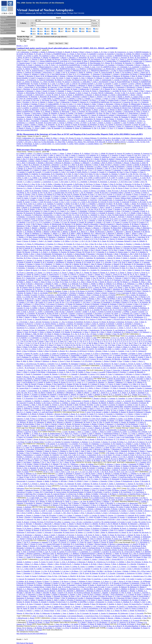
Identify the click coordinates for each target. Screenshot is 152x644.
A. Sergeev (37, 264)
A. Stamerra (61, 117)
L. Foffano (49, 102)
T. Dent (110, 184)
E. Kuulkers (80, 293)
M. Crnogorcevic (120, 52)
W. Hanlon (130, 123)
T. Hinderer (57, 207)
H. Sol (113, 89)
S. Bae (23, 159)
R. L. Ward (80, 282)
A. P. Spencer (39, 268)
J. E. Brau (97, 166)
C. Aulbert (95, 157)
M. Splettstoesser (85, 128)
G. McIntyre (97, 230)
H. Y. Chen (67, 174)
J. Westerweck (38, 284)
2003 (34, 29)
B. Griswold (102, 202)
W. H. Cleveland (142, 289)
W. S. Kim (75, 215)
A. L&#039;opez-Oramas (86, 108)
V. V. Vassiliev (118, 128)
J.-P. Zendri (81, 287)
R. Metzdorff (136, 231)
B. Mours (135, 235)
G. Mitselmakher (30, 235)
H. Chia (96, 174)
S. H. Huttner (46, 209)
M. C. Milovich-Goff (98, 233)
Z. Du (113, 188)
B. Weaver (108, 282)
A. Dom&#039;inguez (58, 54)
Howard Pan (21, 246)
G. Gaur (39, 198)
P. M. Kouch (100, 106)
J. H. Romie (143, 256)
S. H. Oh (87, 241)
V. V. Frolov (55, 196)
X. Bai (135, 297)
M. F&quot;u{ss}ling (79, 80)
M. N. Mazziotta (134, 56)
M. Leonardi (107, 220)
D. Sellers (136, 262)
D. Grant (26, 308)
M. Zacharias (50, 93)
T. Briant (104, 166)
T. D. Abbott (37, 153)
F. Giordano (145, 54)
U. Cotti (33, 63)
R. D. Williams (117, 284)
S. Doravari (37, 188)
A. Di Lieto (105, 186)
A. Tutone (68, 119)
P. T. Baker (30, 159)
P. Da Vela (144, 98)
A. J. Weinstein (133, 282)
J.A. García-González (59, 144)
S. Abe (123, 93)
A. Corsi (127, 178)
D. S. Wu (100, 285)
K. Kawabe (73, 213)
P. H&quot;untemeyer (44, 67)
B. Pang (39, 246)
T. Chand (67, 78)
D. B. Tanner (145, 270)
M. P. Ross (27, 258)
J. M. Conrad (38, 302)
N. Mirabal (44, 57)
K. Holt (78, 207)
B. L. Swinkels (92, 270)
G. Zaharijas (129, 59)
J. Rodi (88, 295)
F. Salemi (124, 258)
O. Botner (138, 298)
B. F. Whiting (83, 284)
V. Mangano (43, 226)
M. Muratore (105, 237)
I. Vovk (148, 119)
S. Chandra (74, 78)
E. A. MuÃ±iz (95, 237)
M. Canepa (58, 170)
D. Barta (147, 159)
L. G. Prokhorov (52, 252)
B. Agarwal (118, 153)
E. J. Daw (31, 184)
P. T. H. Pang (47, 246)
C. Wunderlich (34, 121)
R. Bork (26, 166)
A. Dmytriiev (139, 78)
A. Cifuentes (70, 98)
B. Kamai (99, 211)
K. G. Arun (33, 157)
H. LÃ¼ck (132, 222)
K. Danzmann (102, 182)
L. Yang (142, 285)
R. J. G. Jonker (60, 211)
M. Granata (47, 202)
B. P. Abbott (21, 153)
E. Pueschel (111, 126)
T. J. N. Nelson (43, 239)
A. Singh (61, 266)
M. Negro (91, 57)
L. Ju (67, 211)
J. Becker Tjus (47, 298)
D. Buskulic (99, 168)
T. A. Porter (25, 59)
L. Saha (48, 128)
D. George (85, 198)
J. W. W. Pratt (112, 250)
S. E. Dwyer (134, 188)
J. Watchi (101, 282)
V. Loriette (80, 222)
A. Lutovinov (49, 295)
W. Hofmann (35, 82)
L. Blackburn (115, 289)
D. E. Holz (85, 207)
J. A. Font (97, 194)
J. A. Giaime (21, 200)
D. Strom (85, 117)
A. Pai (105, 244)
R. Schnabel (36, 262)
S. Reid (135, 254)
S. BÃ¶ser (130, 298)
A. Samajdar (132, 258)
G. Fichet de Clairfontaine (45, 80)
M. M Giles (39, 291)
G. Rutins (58, 258)
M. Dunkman (77, 304)
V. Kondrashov (67, 217)
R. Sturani (34, 270)
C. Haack (41, 308)
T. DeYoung (26, 304)
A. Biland (83, 96)
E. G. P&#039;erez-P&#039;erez (98, 70)
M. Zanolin (64, 287)
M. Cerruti (59, 78)
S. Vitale (87, 280)
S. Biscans (125, 163)
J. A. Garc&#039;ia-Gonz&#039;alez (68, 65)
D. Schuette (77, 262)
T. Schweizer (142, 115)
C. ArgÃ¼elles (100, 297)
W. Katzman (57, 213)
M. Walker (20, 282)
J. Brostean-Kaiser (77, 300)
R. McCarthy (46, 230)
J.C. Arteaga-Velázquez (89, 138)
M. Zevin (89, 287)
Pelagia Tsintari (61, 13)
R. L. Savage (116, 260)
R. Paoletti (69, 113)
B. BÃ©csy (91, 161)
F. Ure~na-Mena (125, 72)
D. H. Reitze (143, 254)
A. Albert (47, 138)
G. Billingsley (85, 163)
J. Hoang (26, 124)
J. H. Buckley (131, 121)
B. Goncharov (82, 200)
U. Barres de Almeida (100, 95)
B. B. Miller (71, 233)
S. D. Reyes (24, 256)
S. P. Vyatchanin (115, 280)
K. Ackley (53, 153)
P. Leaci (41, 220)
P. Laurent (34, 295)
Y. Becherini (29, 76)
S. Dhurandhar (57, 186)
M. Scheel (140, 260)
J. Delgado (61, 100)
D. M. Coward (86, 179)
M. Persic (131, 57)
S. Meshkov (109, 231)
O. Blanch (91, 96)
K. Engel (29, 65)
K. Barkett (110, 159)
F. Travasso (81, 274)
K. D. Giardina (30, 200)
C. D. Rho (113, 70)
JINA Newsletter (5, 40)
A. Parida (102, 246)
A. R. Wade (125, 280)
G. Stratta (146, 268)
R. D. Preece (136, 291)
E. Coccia (136, 176)
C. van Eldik (114, 91)
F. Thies (76, 272)
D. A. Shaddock (46, 264)
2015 (48, 31)
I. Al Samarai (50, 297)
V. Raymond (99, 254)
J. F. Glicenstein (134, 80)
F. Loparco (100, 56)
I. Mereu (19, 57)
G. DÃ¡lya (72, 182)
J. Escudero (25, 102)
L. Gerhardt (91, 306)
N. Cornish (119, 178)
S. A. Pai (110, 244)
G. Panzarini (123, 57)
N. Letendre (122, 220)
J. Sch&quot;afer (83, 89)
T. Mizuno (63, 57)
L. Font (56, 102)
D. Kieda (77, 67)
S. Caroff (32, 78)
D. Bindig (82, 298)
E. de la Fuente (69, 63)
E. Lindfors (25, 108)
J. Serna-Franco (47, 72)
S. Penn (77, 248)
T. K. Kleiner (109, 124)
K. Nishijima (117, 111)
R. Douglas (54, 188)
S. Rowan (35, 258)
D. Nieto (77, 126)
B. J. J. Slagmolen (87, 266)
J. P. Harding (119, 65)
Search (2, 22)
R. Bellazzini (50, 52)
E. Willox (41, 74)
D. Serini (104, 59)
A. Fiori (77, 54)
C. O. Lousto (115, 222)
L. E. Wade (134, 280)
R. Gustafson (58, 204)
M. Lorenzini (72, 222)
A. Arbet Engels (38, 95)
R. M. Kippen (80, 291)
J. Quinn (118, 126)
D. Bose (123, 298)
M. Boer (108, 164)
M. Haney (109, 204)
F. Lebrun (41, 295)
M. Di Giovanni (85, 186)
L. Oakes (136, 85)
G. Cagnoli (136, 168)
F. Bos (118, 298)
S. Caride (125, 170)
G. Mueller (20, 237)
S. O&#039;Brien (86, 126)
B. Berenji (59, 52)
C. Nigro (102, 111)
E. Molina (37, 111)
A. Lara (92, 67)
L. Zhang (96, 287)
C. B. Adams (81, 121)
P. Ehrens (45, 191)
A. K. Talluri (101, 128)
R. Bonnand (144, 164)
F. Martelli (33, 228)
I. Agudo (138, 93)
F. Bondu (129, 164)
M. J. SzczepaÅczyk (104, 270)
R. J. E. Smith (113, 266)
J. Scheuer (148, 260)
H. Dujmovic (59, 304)
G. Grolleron (144, 80)
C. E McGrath (25, 126)
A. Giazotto (40, 200)
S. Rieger (47, 256)
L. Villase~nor (143, 72)
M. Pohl (103, 126)
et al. (101, 144)
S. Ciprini (111, 52)
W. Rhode (36, 115)
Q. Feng (76, 123)
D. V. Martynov (70, 228)
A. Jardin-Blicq (85, 82)
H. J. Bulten (80, 168)
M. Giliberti (136, 54)
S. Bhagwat (57, 163)
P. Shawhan (107, 264)
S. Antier (121, 155)
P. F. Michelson (35, 57)
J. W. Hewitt (60, 56)
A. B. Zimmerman (26, 289)
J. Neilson (25, 239)
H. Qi (93, 252)
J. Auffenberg (110, 297)
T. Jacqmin (116, 209)
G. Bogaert (115, 164)
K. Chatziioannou (44, 174)
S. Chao (126, 172)
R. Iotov (23, 106)
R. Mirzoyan (144, 110)
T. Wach (147, 91)
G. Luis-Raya (144, 67)
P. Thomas (101, 272)
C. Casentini (21, 172)
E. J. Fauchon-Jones (57, 192)
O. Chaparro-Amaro (23, 63)
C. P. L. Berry (21, 163)
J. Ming (126, 233)
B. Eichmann (112, 304)
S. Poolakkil (128, 291)
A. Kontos (76, 217)
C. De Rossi (21, 186)
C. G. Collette (32, 178)
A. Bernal (50, 140)
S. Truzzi (61, 119)
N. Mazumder (36, 230)
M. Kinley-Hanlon (118, 215)
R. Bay (32, 298)
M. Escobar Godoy (50, 123)
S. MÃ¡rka (97, 226)
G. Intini (76, 209)
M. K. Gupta (27, 204)
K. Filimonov (25, 306)
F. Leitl (66, 83)
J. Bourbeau (20, 300)
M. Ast (55, 157)
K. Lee (84, 220)
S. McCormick (68, 230)
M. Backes (133, 74)
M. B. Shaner (84, 264)
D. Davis (25, 184)
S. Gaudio (32, 198)
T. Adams (68, 153)
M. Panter (67, 87)
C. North (40, 241)
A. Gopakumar (118, 200)
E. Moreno (118, 69)
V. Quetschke (100, 252)
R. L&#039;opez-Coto (53, 108)
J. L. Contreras (96, 98)
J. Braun (56, 140)
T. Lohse (115, 83)
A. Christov (132, 300)
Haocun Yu (38, 287)
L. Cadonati (128, 168)
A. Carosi (147, 96)
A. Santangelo (65, 89)
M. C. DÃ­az (67, 186)
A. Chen (81, 78)
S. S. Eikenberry (62, 191)
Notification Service (6, 27)
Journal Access (4, 24)
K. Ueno (35, 276)
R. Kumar (32, 218)
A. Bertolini (39, 163)
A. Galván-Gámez (45, 144)
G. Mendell (72, 231)
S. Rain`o (41, 59)
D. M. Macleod (76, 224)
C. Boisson (61, 76)
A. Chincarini (103, 174)
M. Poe (59, 250)
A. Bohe (122, 164)
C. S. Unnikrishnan (53, 276)
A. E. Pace (84, 244)
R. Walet (148, 280)
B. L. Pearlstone (36, 248)
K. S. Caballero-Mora (109, 61)
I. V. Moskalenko (81, 57)
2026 (54, 34)
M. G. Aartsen (131, 295)
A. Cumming (35, 182)
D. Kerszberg (71, 106)
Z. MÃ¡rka (105, 226)
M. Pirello (46, 250)
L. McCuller (78, 230)
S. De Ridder (115, 302)
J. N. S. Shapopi (104, 89)
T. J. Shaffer (57, 264)
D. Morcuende (64, 111)
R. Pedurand (55, 248)
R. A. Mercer (81, 231)
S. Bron (67, 300)
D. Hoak (64, 207)
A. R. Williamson (128, 284)
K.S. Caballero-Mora (75, 140)
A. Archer (89, 121)
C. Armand (114, 74)
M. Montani (93, 235)
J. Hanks (126, 204)
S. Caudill (28, 172)
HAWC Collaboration (141, 59)
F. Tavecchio (141, 117)
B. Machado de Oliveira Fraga (121, 108)
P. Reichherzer (130, 87)
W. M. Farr (46, 192)
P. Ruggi (51, 258)
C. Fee (81, 192)
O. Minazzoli (110, 233)
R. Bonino (74, 52)
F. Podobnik (120, 113)
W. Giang (108, 306)
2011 (89, 29)
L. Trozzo (114, 274)
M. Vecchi (123, 91)
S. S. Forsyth (117, 194)
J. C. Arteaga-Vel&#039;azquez (46, 61)
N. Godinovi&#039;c (52, 104)
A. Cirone (90, 176)
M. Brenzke (52, 300)
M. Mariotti (62, 110)
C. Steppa (37, 91)
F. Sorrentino (21, 268)
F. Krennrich (127, 124)
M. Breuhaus (125, 76)
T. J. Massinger (105, 228)
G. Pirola (113, 113)
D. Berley (42, 140)
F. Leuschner (107, 83)
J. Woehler (57, 285)
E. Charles (94, 52)
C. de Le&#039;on (81, 63)
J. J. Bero (147, 161)
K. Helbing (90, 308)
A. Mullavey (78, 237)
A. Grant (55, 202)
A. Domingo (140, 293)
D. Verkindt (30, 280)
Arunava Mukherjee (39, 237)
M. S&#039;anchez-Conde (77, 59)
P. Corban (80, 178)
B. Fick (143, 142)
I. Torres (95, 72)
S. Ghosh (147, 198)
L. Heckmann (108, 104)
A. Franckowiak (47, 306)
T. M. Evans (123, 191)
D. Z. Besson (67, 298)
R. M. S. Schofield (47, 262)
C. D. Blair (63, 164)
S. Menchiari (103, 110)
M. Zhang (103, 287)
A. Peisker (66, 70)
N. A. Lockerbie (44, 222)
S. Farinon (33, 192)
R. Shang (76, 128)
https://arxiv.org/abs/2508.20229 (27, 130)
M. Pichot (133, 248)
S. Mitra (140, 233)
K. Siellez (147, 264)
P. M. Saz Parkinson (93, 59)
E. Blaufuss (90, 298)
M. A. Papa (94, 246)
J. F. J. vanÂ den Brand (132, 276)
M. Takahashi (123, 117)
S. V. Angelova (113, 155)
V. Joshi (61, 67)
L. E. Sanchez (37, 260)
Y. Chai (63, 98)
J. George (92, 198)
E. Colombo (86, 98)
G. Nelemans (33, 239)
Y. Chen (139, 121)
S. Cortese (133, 178)
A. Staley (66, 268)
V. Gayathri (46, 198)
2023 (34, 34)
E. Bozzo (97, 293)
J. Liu (28, 222)
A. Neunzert (59, 239)
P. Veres (34, 293)
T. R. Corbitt (88, 178)
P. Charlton (133, 172)
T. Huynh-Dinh (56, 209)
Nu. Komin (34, 83)
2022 (96, 31)
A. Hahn (93, 104)
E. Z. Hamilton (91, 204)
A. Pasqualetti (126, 246)
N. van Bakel (107, 276)
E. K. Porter (84, 250)
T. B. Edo (142, 188)
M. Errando (39, 123)
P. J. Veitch (132, 278)
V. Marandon (30, 85)
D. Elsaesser (145, 100)
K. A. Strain (138, 268)
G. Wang (42, 282)
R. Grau (63, 104)
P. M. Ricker (39, 256)
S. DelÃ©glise (78, 184)
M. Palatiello (53, 113)
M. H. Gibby (30, 291)
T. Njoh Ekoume (127, 111)
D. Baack (69, 95)
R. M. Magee (134, 224)
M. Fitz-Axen (66, 194)
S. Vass (93, 278)
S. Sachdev (72, 258)
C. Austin (113, 157)
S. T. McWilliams (141, 230)
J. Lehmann (91, 220)
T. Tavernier (76, 91)
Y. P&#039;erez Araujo (78, 70)
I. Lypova (131, 83)
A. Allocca (57, 155)
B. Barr (124, 159)
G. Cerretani (92, 172)
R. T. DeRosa (145, 184)
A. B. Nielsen (127, 239)
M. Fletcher (83, 194)
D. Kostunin (43, 83)
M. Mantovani (70, 226)
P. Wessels (29, 284)
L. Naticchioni (140, 237)
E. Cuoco (55, 182)
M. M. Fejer (104, 192)
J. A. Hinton (26, 82)
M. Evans (115, 191)
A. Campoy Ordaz (137, 96)
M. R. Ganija (121, 196)
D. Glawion (124, 80)
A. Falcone (60, 123)
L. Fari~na (33, 102)
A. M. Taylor (85, 91)
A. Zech (78, 93)
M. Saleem (116, 258)
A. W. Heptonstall (34, 207)
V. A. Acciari (130, 93)
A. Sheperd (115, 264)
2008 (68, 29)
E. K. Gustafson (48, 204)
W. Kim (68, 215)
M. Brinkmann (120, 166)
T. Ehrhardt (103, 304)
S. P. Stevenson (114, 268)
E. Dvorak (86, 304)
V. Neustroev (81, 111)
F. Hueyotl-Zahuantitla (29, 67)
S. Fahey (135, 304)
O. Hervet (138, 123)
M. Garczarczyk (115, 102)
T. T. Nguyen (110, 239)
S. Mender (111, 110)
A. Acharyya (71, 121)
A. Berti (67, 96)
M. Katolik (37, 213)
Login (2, 48)
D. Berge (37, 76)
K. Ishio (29, 106)
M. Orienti (106, 57)
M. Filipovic (59, 80)
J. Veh (129, 91)
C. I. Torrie (63, 274)
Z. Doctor (138, 186)
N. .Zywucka (93, 93)
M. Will (25, 121)
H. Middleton (34, 233)
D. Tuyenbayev (26, 276)
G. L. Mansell (52, 226)
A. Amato (72, 155)
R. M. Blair (79, 164)
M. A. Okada (102, 241)
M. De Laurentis (67, 184)
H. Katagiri (75, 56)
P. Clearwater (112, 176)
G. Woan (51, 285)
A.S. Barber (125, 138)
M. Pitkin (53, 250)
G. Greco (74, 202)
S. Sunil (68, 270)
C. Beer (97, 161)
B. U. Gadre (85, 196)
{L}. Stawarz (137, 89)
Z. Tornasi (42, 274)
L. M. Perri (99, 248)
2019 (75, 31)
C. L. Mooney (51, 126)
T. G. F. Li (137, 220)
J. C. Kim (56, 215)
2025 (48, 34)
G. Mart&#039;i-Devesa (121, 56)
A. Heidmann (100, 205)
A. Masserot (95, 228)
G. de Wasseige (143, 302)
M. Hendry (144, 205)
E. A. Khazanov (26, 215)
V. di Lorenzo (50, 304)
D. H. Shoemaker (125, 264)
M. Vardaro (79, 278)
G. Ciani (68, 176)
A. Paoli (87, 246)
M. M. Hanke (118, 204)
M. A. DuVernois (116, 63)
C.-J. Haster (76, 205)
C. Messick (127, 231)
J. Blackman (55, 164)
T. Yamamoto (44, 121)
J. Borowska (95, 76)
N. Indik (65, 209)
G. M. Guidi (142, 202)
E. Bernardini (42, 96)
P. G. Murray (114, 237)
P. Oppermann (118, 241)
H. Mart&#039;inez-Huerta (66, 69)
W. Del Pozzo (88, 184)
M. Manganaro (34, 110)
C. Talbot (129, 270)
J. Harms (44, 205)
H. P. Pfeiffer (108, 248)
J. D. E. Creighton (124, 179)
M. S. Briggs (125, 289)
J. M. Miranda (134, 110)
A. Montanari (80, 85)
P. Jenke (64, 291)
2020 (82, 31)
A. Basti (51, 161)
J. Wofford (65, 285)
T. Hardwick (36, 205)
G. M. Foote (92, 123)
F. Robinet (85, 256)
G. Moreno (117, 235)
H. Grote (116, 202)
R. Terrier (93, 91)
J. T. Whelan (63, 284)
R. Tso (135, 274)
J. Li (87, 56)
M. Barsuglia (139, 159)
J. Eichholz (52, 191)
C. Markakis (113, 226)
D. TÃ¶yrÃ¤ (72, 274)
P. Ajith (38, 155)
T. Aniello (145, 93)
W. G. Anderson (102, 155)
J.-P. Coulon (38, 179)
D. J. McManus (114, 230)
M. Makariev (145, 108)
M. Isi (96, 209)
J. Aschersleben (124, 74)
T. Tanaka (68, 91)
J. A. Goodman (109, 65)
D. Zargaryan (59, 93)
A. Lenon (99, 220)
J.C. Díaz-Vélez (60, 142)
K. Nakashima (98, 85)
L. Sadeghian (88, 258)
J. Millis (43, 126)
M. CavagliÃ (37, 172)
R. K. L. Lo (34, 222)
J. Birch (102, 163)
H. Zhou (69, 74)
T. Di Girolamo (96, 186)
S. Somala (121, 266)
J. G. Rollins (109, 256)
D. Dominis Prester (112, 100)
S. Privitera (34, 252)
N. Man (28, 226)
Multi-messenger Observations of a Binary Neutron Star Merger (42, 150)
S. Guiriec (35, 56)
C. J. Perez (84, 248)
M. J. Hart (68, 205)
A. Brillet (111, 166)
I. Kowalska (102, 217)
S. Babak (132, 157)
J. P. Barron (142, 297)
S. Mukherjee (60, 237)
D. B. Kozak (111, 217)
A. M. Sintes (76, 266)
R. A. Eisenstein (73, 191)
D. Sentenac (21, 264)
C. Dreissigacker (94, 188)
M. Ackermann (141, 295)
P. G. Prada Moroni (131, 113)
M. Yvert (46, 287)
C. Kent (117, 213)
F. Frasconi (142, 194)
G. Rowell (34, 89)
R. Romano (125, 256)
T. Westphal (47, 284)
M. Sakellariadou (99, 258)
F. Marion (89, 226)
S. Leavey (47, 220)
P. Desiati (124, 302)
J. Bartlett (31, 161)
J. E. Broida (144, 166)
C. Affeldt (102, 153)
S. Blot (97, 298)
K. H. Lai (77, 218)
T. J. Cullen (27, 182)
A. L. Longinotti (133, 67)
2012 (96, 29)
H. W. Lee (77, 220)
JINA (2, 38)
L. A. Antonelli (27, 95)
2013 (34, 31)
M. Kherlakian (92, 124)
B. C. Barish (95, 159)
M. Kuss (82, 56)
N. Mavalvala (26, 230)
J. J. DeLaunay (95, 302)
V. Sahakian (50, 89)
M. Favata (68, 192)
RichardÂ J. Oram (130, 241)
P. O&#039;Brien (145, 85)
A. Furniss (107, 123)
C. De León (27, 142)
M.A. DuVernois (88, 142)
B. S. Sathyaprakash (88, 260)
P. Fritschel (46, 196)
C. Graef (40, 202)
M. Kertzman (82, 124)
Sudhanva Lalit (30, 13)
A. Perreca (91, 248)
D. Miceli (118, 110)
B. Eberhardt (94, 304)
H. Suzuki (51, 91)
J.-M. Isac (90, 209)
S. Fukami (73, 102)
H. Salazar (138, 70)
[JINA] (7, 14)
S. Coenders (21, 302)
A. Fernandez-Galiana (115, 192)
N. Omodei (98, 57)
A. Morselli (71, 57)
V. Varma (87, 278)
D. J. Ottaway (58, 244)
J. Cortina (105, 98)
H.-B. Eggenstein (35, 191)
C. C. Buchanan (55, 168)
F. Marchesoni (81, 226)
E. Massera (87, 228)
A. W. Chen (103, 52)
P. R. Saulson (99, 260)
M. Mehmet (37, 231)
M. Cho (135, 174)
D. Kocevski (90, 291)
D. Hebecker (72, 308)
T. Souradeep (30, 268)
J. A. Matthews (81, 69)
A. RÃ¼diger (43, 258)
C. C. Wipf (36, 285)
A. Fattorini (41, 102)
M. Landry (84, 218)
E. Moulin (89, 85)
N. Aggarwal (145, 153)
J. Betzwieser (48, 163)
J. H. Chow (142, 174)
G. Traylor (89, 274)
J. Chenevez (111, 293)
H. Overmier (68, 244)
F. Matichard (145, 228)
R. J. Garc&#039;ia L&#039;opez (98, 102)
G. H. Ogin (74, 241)
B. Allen (44, 155)
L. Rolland (100, 256)
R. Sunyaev (104, 295)
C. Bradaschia (70, 166)
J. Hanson (28, 205)
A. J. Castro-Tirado (45, 98)
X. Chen (75, 174)
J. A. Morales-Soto (108, 69)
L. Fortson (99, 123)
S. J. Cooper (72, 178)
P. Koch (38, 217)
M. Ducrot (119, 188)
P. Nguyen (101, 239)
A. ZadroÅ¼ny (55, 287)
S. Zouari (85, 93)
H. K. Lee (62, 220)
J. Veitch (125, 278)
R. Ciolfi (74, 176)
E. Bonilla (136, 164)
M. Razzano (56, 59)
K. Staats (59, 268)
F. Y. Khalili (131, 213)
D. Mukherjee (51, 237)
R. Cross (56, 302)
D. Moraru (110, 235)
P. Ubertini (112, 295)
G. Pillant (24, 250)
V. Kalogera (92, 211)
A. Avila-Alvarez (122, 157)
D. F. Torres (120, 59)
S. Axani (118, 297)
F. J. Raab (132, 252)
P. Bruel (81, 52)
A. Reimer (138, 87)
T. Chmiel (121, 174)
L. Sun (63, 270)
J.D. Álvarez (69, 138)
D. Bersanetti (30, 163)
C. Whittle (92, 284)
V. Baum (26, 298)
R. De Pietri (118, 184)
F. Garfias (84, 65)
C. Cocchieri (128, 176)
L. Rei (130, 254)
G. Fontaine (67, 80)
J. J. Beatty (38, 298)
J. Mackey (138, 83)
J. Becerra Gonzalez (136, 138)
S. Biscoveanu (134, 163)
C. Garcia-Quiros (142, 196)
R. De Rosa (136, 184)
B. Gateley (25, 198)
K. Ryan (65, 258)
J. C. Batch (58, 161)
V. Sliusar (35, 117)
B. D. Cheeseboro (57, 174)
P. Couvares (59, 179)
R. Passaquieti (136, 246)
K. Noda (137, 111)
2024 (40, 34)
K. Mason (79, 228)
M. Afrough (110, 153)
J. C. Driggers (105, 188)
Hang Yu (31, 287)
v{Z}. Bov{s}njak (109, 96)
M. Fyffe (68, 196)
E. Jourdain (26, 295)
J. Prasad (104, 250)
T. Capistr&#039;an (123, 61)
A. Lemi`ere (74, 83)
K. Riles (53, 256)
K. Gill (47, 200)
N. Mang (26, 110)
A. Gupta (20, 204)
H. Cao (84, 170)
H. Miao (19, 233)
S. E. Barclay (85, 159)
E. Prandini (142, 113)
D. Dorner (130, 100)
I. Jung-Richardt (102, 82)
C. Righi (60, 115)
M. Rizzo (60, 256)
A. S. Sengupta (145, 262)
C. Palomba (136, 244)
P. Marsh (26, 228)
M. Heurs (44, 207)
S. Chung (61, 176)
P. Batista (114, 121)
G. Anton (92, 297)
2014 (40, 31)
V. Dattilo (136, 182)
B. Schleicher (101, 115)
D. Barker (103, 159)
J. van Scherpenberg (86, 119)
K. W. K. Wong (75, 285)
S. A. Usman (73, 276)
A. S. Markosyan (123, 226)
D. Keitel (92, 213)
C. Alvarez (31, 61)
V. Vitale (142, 119)
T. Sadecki (80, 258)
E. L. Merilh (90, 231)
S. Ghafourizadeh (105, 80)
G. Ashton (49, 157)
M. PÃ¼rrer (86, 252)
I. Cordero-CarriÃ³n (99, 178)
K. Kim (62, 215)
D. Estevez (92, 191)
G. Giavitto (116, 80)
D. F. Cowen (48, 302)
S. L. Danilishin (82, 182)
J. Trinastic (96, 274)
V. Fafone (143, 191)
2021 (89, 31)
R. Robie (78, 256)
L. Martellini (42, 228)
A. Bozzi (62, 166)
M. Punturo (71, 252)
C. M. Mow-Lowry (145, 235)
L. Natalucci (81, 295)
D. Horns (58, 82)
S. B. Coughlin (28, 179)
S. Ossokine (49, 244)
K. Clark (139, 300)
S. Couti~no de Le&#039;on (54, 63)
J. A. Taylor (46, 272)
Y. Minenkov (119, 233)
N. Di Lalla (37, 54)
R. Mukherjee (69, 126)
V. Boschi (33, 166)
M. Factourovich (133, 191)
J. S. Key (124, 213)
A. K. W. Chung (52, 176)
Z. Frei (149, 194)
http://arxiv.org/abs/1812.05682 (27, 145)
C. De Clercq (85, 302)
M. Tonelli (35, 274)
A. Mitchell (63, 85)
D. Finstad (26, 194)
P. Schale (133, 260)
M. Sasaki (74, 89)
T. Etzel (108, 191)
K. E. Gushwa (37, 204)
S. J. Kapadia (134, 211)
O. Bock (95, 164)
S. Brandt (104, 293)
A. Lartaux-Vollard (133, 218)
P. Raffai (25, 254)
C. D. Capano (97, 170)
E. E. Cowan (76, 179)
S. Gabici (96, 80)
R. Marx (48, 85)
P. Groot (110, 202)
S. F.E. (137, 142)
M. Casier (109, 300)
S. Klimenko (21, 217)
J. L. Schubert (132, 115)
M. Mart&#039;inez (73, 110)
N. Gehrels (54, 198)
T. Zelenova (73, 287)
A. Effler (26, 191)
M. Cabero (120, 168)
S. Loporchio (99, 108)
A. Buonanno (89, 168)
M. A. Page (98, 244)
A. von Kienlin (43, 293)
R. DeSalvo (29, 186)
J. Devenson (47, 186)
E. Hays (52, 56)
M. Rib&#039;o (45, 115)
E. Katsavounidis (47, 213)
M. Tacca (115, 270)
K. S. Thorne (120, 272)
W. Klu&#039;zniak (23, 83)
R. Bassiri (44, 161)
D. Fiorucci (39, 194)
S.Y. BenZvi (35, 140)
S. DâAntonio (92, 182)
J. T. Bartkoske (106, 121)
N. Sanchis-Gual (48, 260)
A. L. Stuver (42, 270)
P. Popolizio (75, 250)
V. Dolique (145, 186)
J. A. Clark (103, 176)
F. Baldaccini (38, 159)
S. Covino (112, 98)
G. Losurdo (97, 222)
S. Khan (144, 213)
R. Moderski (71, 85)
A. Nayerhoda (141, 69)
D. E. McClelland (57, 230)
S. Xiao (117, 285)
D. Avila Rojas (62, 61)
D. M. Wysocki (109, 285)
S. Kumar (135, 124)
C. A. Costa (142, 178)
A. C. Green (81, 202)
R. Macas (38, 224)
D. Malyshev (146, 83)
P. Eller (119, 304)
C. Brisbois (63, 140)
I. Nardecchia (130, 237)
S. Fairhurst (20, 192)
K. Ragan (137, 126)
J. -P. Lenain (98, 83)
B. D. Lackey (68, 218)
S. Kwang (60, 218)
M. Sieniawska (30, 266)
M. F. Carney (133, 170)
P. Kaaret (74, 124)
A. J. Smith (56, 72)
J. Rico (54, 115)
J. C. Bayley (74, 161)
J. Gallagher (82, 306)
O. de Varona (38, 186)
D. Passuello (145, 246)
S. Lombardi (34, 108)
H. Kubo (108, 106)
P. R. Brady (80, 166)
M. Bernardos (52, 96)
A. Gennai (77, 198)
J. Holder (33, 124)
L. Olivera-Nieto (49, 70)
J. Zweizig (45, 289)
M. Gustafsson (44, 56)
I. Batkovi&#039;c (122, 95)
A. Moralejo (55, 111)
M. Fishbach (48, 194)
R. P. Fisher (57, 194)
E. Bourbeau (146, 298)
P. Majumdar (136, 108)
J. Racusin (145, 291)
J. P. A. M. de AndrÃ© (72, 302)
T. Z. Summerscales (53, 270)
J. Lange (99, 218)
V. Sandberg (59, 260)
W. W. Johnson (35, 211)
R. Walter (20, 121)
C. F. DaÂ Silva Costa (124, 182)
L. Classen (146, 300)
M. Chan (120, 172)
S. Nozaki (144, 111)
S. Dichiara (70, 142)
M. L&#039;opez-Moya (69, 108)
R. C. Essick (84, 191)
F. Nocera (25, 241)
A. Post (91, 250)
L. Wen (148, 282)
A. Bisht (143, 163)
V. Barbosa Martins (144, 74)
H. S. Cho (129, 174)
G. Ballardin (48, 159)
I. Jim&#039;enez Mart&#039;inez (44, 106)
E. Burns (133, 289)
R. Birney (109, 163)
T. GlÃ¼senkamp (125, 306)
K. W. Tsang (122, 274)
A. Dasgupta (112, 182)
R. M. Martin (60, 228)
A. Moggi (56, 235)
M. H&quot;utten (134, 104)
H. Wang (48, 282)
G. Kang (117, 211)
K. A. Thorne (110, 272)
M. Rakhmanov (57, 254)
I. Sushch (44, 91)
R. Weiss (142, 282)
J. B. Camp (50, 170)
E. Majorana (143, 224)
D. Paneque (61, 113)
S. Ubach (76, 119)
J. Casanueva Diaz (144, 170)
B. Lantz (106, 218)
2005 (48, 29)
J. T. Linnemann (122, 67)
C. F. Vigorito (133, 119)
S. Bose (39, 166)
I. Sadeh (42, 128)
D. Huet (24, 209)
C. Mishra (133, 233)
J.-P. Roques (95, 295)
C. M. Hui (71, 291)
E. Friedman (58, 306)
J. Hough (107, 207)
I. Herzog (137, 65)
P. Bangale (96, 121)
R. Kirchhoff (129, 215)
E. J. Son (129, 266)
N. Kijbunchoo (37, 215)
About (2, 30)
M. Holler (51, 82)
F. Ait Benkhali (105, 74)
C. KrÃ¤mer (120, 217)
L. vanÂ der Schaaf (42, 278)
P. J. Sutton (82, 270)
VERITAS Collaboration (57, 121)
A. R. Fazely (143, 304)
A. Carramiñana (97, 140)
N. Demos (96, 184)
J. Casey (102, 300)
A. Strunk (26, 270)
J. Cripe (144, 179)
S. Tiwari (135, 272)
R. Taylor (54, 272)
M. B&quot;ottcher (51, 76)
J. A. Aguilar (26, 297)
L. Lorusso (108, 56)
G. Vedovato (117, 278)
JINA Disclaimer (5, 43)
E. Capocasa (107, 170)
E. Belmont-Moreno (94, 61)
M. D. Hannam (142, 204)
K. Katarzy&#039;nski (122, 82)
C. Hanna (133, 204)
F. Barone (118, 159)
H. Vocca (98, 280)
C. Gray (67, 202)
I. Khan (138, 213)
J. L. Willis (138, 284)
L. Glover (53, 200)
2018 (68, 31)
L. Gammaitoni (111, 196)
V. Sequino (29, 264)
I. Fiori (33, 194)
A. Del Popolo (44, 100)
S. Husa (38, 209)
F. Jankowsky (75, 82)
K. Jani (123, 209)
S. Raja (31, 254)
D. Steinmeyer (103, 268)
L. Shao (91, 264)
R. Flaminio (75, 194)
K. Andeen (67, 297)
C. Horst (101, 207)
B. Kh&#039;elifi (145, 82)
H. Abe (117, 93)
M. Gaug (134, 102)
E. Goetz (60, 200)
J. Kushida (114, 106)
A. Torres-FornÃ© (53, 274)
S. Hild (50, 207)
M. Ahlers (34, 297)
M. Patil (19, 248)
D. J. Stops (129, 268)
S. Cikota (78, 98)
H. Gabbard (76, 196)
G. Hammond (100, 204)
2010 (82, 29)
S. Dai (112, 78)
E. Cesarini (100, 172)
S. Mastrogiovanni (128, 228)
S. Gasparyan (126, 102)
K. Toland (27, 274)
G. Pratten (121, 250)
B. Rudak (42, 89)
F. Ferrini (144, 192)
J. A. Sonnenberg (138, 266)
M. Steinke (73, 268)
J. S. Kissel (138, 215)
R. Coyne (114, 179)
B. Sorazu (148, 266)
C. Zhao (125, 287)
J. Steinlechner (82, 268)
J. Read (115, 254)
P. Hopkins (93, 207)
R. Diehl (132, 293)
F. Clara (96, 176)
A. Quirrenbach (119, 87)
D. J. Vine (72, 280)
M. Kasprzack (28, 213)
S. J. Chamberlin (110, 172)
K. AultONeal (104, 157)
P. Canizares (67, 170)
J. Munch (86, 237)
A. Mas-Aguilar (86, 110)
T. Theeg (70, 272)
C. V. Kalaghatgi (81, 211)
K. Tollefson (88, 72)
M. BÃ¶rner (111, 298)
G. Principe (33, 59)
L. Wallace (27, 282)
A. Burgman (88, 300)
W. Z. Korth (93, 217)
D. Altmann (59, 297)
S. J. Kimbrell (92, 215)
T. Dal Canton (63, 182)
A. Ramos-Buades (79, 254)
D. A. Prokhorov (94, 87)
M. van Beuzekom (118, 276)
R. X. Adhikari (85, 153)
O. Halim (67, 204)
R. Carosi (20, 98)
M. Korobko (84, 217)
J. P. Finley (83, 123)
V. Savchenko (62, 293)
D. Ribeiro (20, 128)
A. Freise (20, 196)
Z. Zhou (138, 287)
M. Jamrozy (66, 82)
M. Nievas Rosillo (92, 111)
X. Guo (149, 202)
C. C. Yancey (134, 285)
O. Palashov (128, 244)
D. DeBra (49, 184)
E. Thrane (128, 272)
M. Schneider (36, 72)
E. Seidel (129, 262)
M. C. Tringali (105, 274)
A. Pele (71, 248)
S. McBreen (98, 291)
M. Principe (26, 252)
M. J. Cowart (96, 179)
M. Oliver (110, 241)
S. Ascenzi (41, 157)
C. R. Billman (94, 163)
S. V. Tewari (62, 272)
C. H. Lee (55, 220)
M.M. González (79, 144)
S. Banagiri (66, 159)
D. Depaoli (83, 100)
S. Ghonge (116, 198)
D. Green (69, 104)
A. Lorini (108, 108)
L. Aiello (27, 155)
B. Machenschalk (55, 224)
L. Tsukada (141, 274)
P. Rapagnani (90, 254)
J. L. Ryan (35, 128)
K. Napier (122, 237)
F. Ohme (94, 241)
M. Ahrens (41, 297)
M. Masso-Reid (116, 228)
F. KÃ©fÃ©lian (83, 213)
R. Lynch (27, 224)
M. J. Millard (35, 126)
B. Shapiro (98, 264)
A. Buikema (65, 168)
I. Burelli (119, 96)
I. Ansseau (84, 297)
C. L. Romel (134, 256)
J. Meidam (45, 231)
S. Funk (89, 80)
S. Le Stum (59, 83)
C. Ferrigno (72, 293)
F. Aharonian (95, 74)
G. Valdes (98, 276)
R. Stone (122, 268)
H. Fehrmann (88, 192)
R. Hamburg (57, 291)
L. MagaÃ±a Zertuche (121, 224)
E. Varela (135, 72)
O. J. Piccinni (125, 248)
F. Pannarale (65, 246)
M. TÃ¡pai (20, 272)
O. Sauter (108, 260)
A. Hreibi (133, 207)
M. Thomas (94, 272)
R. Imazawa (145, 104)
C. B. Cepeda (69, 172)
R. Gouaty (26, 202)
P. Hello (128, 205)
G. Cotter (106, 78)
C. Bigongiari (75, 96)
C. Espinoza (37, 65)
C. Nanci (73, 111)
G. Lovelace (124, 222)
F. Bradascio (116, 76)
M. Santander (56, 128)
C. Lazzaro (34, 220)
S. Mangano (44, 110)
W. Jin (58, 124)
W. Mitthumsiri (54, 57)
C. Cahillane (145, 168)
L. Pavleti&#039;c (90, 113)
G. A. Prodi (42, 252)
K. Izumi (109, 209)
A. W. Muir (28, 237)
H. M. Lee (70, 220)
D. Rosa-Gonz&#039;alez (125, 70)
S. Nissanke (137, 239)
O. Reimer (64, 59)
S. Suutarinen (106, 117)
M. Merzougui (100, 231)
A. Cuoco (130, 52)
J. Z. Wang (55, 282)
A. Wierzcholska (29, 93)
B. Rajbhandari (46, 254)
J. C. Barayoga (75, 159)
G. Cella (62, 172)
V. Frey (31, 196)
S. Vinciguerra (63, 280)
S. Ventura (110, 119)
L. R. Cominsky (43, 178)
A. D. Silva (45, 266)
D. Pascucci (117, 246)
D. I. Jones (44, 211)
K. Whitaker (34, 74)
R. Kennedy (110, 213)
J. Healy (93, 205)
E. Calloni (43, 170)
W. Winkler (28, 285)
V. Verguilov (119, 119)
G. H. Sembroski (66, 128)
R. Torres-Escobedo (105, 72)
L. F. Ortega (27, 244)
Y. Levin (130, 220)
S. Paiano (45, 113)
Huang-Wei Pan (31, 246)
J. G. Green (77, 104)
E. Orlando (114, 57)
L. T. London (55, 222)
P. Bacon (138, 157)
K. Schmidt (110, 115)
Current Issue (4, 16)
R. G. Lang (51, 83)
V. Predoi (128, 250)
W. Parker (109, 246)
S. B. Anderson (91, 155)
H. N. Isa (83, 209)
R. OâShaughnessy (38, 244)
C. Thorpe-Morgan (103, 91)
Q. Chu (27, 176)
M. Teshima (48, 119)
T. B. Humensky (49, 124)
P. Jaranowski (130, 209)
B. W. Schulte (86, 262)
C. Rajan (38, 254)
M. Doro (137, 100)
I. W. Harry (60, 205)
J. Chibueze (89, 78)
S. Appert (128, 155)
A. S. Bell (120, 161)
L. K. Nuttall (47, 241)
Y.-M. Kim (83, 215)
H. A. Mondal (45, 111)
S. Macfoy (45, 224)
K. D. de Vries (132, 302)
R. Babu (84, 61)
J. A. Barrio (111, 95)
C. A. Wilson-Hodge (96, 289)
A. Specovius (120, 89)
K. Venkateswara (142, 278)
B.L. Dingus (78, 142)
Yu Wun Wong (40, 93)
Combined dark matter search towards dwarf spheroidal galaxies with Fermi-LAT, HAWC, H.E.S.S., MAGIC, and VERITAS (67, 48)
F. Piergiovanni (143, 248)
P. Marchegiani (40, 85)
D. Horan (68, 56)
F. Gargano (100, 54)
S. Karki (142, 211)
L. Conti (64, 178)
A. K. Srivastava (50, 268)
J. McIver (105, 230)
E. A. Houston (116, 207)
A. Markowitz (134, 226)
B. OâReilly (141, 241)
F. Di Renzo (130, 186)
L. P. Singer (53, 266)
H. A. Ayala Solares (74, 61)
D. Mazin (95, 110)
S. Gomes (73, 200)
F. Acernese (45, 153)
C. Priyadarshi (27, 115)
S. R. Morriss (126, 235)
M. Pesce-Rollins (140, 57)
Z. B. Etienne (101, 191)
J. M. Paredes (78, 113)
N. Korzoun (118, 124)
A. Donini (122, 100)
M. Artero (55, 95)
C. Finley (34, 306)
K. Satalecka (83, 115)
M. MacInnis (66, 224)
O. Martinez (35, 69)
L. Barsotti (130, 159)
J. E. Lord (63, 222)
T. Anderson (76, 297)
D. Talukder (136, 270)
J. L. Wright (92, 285)
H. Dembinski (105, 302)
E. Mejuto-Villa (55, 231)
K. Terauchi (28, 119)
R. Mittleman (40, 235)
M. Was (94, 282)
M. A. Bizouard (34, 164)
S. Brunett (46, 168)
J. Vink (141, 91)
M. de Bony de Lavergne (82, 76)
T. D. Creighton (136, 179)
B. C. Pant (72, 246)
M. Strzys (92, 117)
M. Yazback (24, 287)
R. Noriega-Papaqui (36, 70)
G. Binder (75, 298)
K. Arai (134, 155)
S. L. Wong (147, 128)
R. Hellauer (99, 308)
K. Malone (26, 69)
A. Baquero (88, 95)
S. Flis (39, 306)
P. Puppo (78, 252)
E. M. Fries (38, 196)
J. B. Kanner (125, 211)
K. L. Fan (45, 65)
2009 (75, 29)
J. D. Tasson (38, 272)
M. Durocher (127, 63)
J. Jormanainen (61, 106)
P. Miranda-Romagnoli (94, 69)
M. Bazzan (82, 161)
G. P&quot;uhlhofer (107, 87)
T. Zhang (110, 287)
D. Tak (94, 128)
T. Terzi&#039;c (37, 119)
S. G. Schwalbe (106, 262)
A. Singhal (67, 266)
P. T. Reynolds (145, 126)
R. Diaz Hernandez (94, 63)
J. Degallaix (57, 184)
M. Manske (61, 226)
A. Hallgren (48, 308)
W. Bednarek (33, 96)
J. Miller (78, 233)
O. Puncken (63, 252)
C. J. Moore (102, 235)
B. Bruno (139, 76)
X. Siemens (20, 266)
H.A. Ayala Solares (114, 138)
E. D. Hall (81, 204)
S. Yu (47, 74)
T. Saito (75, 115)
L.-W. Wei (116, 282)
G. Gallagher (116, 123)
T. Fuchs (65, 306)
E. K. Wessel (21, 284)
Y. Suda (98, 117)
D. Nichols (119, 239)
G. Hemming (136, 205)
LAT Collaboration (23, 52)
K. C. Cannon (76, 170)
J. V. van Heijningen (56, 278)
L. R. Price (144, 250)
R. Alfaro (25, 61)
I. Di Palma (121, 186)
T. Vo (92, 280)
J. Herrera (117, 104)
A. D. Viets (54, 280)
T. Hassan (100, 104)
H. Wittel (44, 285)
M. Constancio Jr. (55, 178)
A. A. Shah (65, 264)
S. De (43, 184)
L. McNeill (123, 230)
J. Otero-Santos (36, 113)
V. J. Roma (117, 256)
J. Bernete (60, 96)
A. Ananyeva (80, 155)
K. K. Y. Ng (94, 239)
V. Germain (108, 198)
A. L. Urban (64, 276)
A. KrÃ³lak (145, 217)
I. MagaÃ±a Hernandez (90, 224)
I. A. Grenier (27, 56)
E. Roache (27, 128)
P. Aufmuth (87, 157)
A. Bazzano (89, 293)
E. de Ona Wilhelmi (40, 87)
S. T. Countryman (49, 179)
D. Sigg (38, 266)
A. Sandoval (27, 72)
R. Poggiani (67, 250)
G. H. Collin (29, 302)
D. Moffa (49, 235)
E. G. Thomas (84, 272)
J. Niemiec (117, 85)
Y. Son (63, 72)
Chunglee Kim (48, 215)
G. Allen (50, 155)
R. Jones (51, 211)
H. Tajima (114, 117)
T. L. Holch (43, 82)
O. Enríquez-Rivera (119, 142)
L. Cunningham (46, 182)
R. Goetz (67, 200)
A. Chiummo (113, 174)
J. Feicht (96, 192)
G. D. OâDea (65, 241)
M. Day (62, 302)
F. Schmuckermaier (121, 115)
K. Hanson (64, 308)
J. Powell (97, 250)
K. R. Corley (111, 178)
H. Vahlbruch (82, 276)
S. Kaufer (65, 213)
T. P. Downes (76, 188)
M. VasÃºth (100, 278)
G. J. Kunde (85, 67)
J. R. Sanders (68, 260)
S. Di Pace (113, 186)
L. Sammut (140, 258)
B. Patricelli (26, 248)
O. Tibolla (79, 72)
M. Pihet (106, 113)
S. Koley (58, 217)
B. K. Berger (129, 161)
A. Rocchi (92, 256)
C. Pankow (56, 246)
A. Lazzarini (25, 220)
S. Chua (43, 176)
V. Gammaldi (91, 54)
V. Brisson (128, 166)
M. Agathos (127, 153)
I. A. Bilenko (75, 163)
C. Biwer (25, 164)
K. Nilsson (108, 111)
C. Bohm (104, 298)
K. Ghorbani (100, 306)
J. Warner (88, 282)
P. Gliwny (41, 104)
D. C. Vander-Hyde (28, 278)
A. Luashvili (123, 83)
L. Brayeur (44, 300)
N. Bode (101, 164)
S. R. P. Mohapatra (82, 235)
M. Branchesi (89, 166)
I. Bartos (38, 161)
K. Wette (55, 284)
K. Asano (62, 95)
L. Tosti (55, 119)
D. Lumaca (141, 222)
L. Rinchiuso (26, 89)
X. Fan (27, 192)
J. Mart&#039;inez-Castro (48, 69)
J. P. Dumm (68, 304)
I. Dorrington (45, 188)
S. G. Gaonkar (131, 196)
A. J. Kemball (100, 213)
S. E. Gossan (140, 200)
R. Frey (25, 196)
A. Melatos (64, 231)
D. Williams (108, 284)
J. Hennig (24, 207)
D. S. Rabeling (141, 252)
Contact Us (3, 32)
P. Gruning (133, 202)
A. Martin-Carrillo (60, 295)
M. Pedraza (46, 248)
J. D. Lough (106, 222)
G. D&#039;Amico (122, 98)
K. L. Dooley (27, 188)
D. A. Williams (138, 128)
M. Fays (75, 192)
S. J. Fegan (70, 54)
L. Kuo (45, 218)
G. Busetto (126, 96)
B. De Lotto (35, 100)
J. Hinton (144, 65)
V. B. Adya (94, 153)
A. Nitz (144, 239)
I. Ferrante (127, 192)
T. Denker (104, 184)
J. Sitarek (28, 117)
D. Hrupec (124, 104)
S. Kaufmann (69, 67)
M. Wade (141, 280)
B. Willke (146, 284)
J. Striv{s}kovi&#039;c (73, 117)
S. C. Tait (122, 270)
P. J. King (108, 215)
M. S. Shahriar (74, 264)
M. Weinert (124, 282)
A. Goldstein (48, 291)
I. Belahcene (112, 161)
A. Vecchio (108, 278)
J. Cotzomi (40, 63)
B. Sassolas (76, 260)
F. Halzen (56, 308)
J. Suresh (75, 270)
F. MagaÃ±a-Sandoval (106, 224)
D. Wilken (99, 284)
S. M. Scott (121, 262)
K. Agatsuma (136, 153)
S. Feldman (69, 123)
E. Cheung (116, 300)
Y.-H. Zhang (118, 287)
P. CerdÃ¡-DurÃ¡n (81, 172)
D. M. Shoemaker (138, 264)
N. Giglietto (127, 54)
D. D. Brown (37, 168)
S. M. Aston (63, 157)
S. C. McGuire (87, 230)
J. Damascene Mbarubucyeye (124, 78)
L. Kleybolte (146, 215)
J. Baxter (132, 95)
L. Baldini (42, 52)
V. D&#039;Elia (135, 98)
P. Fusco (83, 54)
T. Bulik (145, 76)
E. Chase (141, 172)
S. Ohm (19, 87)
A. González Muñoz (92, 144)
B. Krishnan (137, 217)
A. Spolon (53, 117)
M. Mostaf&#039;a (129, 69)
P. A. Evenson (127, 304)
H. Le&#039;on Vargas (108, 67)
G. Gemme (62, 198)
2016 (54, 31)
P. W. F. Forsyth (107, 194)
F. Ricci (31, 256)
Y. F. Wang (72, 282)
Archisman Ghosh (137, 198)
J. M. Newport (76, 239)
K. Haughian (85, 205)
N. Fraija (52, 65)
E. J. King (101, 215)
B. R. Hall (74, 204)
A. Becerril (147, 138)
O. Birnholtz (117, 163)
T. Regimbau (123, 254)
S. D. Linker (145, 220)
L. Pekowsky (64, 248)
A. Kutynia (52, 218)
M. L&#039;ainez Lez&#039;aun (130, 106)
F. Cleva (120, 176)
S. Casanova (147, 61)
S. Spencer (128, 89)
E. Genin (70, 198)
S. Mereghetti (71, 295)
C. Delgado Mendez (72, 100)
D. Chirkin (124, 300)
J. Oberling (56, 241)
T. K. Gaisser (73, 306)
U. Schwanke (94, 89)
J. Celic (53, 78)
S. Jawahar (139, 209)
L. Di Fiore (75, 186)
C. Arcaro (47, 95)
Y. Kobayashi (90, 106)
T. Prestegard (136, 250)
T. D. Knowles (30, 217)
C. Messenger (118, 231)
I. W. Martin (51, 228)
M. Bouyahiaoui (105, 76)
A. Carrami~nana (136, 61)
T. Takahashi (60, 91)
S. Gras (61, 202)
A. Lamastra (146, 106)
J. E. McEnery (145, 56)
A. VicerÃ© (46, 280)
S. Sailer (57, 89)
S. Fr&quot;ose (64, 102)
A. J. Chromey (30, 123)
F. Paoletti (80, 246)
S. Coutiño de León (140, 140)
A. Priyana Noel (126, 85)
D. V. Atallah (78, 157)
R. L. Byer (112, 168)
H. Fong (91, 194)
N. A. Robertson (68, 256)
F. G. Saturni (92, 115)
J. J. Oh (81, 241)
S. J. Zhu (145, 287)
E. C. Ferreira (135, 192)
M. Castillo (115, 140)
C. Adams (61, 153)
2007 (61, 29)
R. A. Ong (96, 126)
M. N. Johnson (65, 124)
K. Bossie (46, 166)
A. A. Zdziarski (70, 93)
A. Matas (137, 228)
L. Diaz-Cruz (36, 142)
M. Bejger (104, 161)
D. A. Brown (28, 168)
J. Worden (84, 285)
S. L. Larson (123, 218)
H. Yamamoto (125, 285)
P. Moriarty (60, 126)
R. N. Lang (92, 218)
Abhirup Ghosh (125, 198)
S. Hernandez (128, 65)
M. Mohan (71, 235)
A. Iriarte (55, 67)
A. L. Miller (62, 233)
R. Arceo (77, 138)
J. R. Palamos (118, 244)
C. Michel (26, 233)
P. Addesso (75, 153)
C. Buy (105, 168)
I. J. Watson (25, 74)
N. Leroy (115, 220)
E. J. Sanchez (27, 260)
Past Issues (3, 19)
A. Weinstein (128, 128)
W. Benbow (122, 121)
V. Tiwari (142, 272)
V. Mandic (34, 226)
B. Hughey (31, 209)
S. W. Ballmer (57, 159)
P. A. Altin (65, 155)
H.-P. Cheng (88, 174)
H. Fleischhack (27, 144)
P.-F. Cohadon (144, 176)
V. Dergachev (127, 184)
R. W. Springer (71, 72)
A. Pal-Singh (145, 244)
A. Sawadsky (125, 260)
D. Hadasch (85, 104)
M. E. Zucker (37, 289)
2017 (61, 31)
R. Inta (71, 209)
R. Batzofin (20, 76)
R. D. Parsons (76, 87)
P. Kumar (25, 218)
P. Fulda (62, 196)
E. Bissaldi (66, 52)
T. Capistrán (87, 140)
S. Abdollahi (34, 52)
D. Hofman (71, 207)
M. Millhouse (85, 233)
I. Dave (142, 182)
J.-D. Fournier (126, 194)
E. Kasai (111, 82)
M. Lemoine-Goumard (85, 83)
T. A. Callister (34, 170)
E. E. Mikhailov (45, 233)
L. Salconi (109, 258)
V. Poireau (84, 87)
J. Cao (90, 170)
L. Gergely (100, 198)
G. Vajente (91, 276)
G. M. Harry (52, 205)
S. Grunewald (124, 202)
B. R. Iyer (102, 209)
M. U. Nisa (25, 70)
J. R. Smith (104, 266)
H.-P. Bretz (60, 300)
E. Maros (143, 226)
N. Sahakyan (67, 115)
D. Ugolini (42, 276)
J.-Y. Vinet (80, 280)
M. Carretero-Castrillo (31, 98)
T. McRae (131, 230)
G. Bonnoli (98, 96)
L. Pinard (31, 250)
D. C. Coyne (106, 179)
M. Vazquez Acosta (100, 119)
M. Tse (129, 274)
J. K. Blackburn (45, 164)
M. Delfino (53, 100)
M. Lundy (142, 124)
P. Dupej (126, 188)
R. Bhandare (66, 163)
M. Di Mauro (28, 54)
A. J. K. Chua (35, 176)
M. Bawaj (66, 161)
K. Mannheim (53, 110)
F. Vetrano (37, 280)
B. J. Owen (76, 244)
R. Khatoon (134, 82)
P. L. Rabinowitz (127, 126)
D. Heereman (81, 308)
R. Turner (116, 72)
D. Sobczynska (44, 117)
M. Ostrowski (52, 87)
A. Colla (24, 178)
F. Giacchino (118, 54)
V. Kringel (128, 217)
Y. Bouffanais (54, 166)
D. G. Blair (71, 164)
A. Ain (32, 155)
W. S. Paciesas (118, 291)
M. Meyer (26, 57)
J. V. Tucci (109, 128)
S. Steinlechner (93, 268)
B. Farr (40, 192)
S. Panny (60, 87)
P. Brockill (136, 166)
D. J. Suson (111, 59)
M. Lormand (89, 222)
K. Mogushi (64, 235)
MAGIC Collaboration (105, 93)
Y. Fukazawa (82, 102)
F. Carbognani (116, 170)
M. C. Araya (142, 155)
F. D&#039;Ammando (141, 52)
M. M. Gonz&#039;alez (96, 65)
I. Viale (126, 119)
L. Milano (54, 233)
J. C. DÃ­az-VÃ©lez (38, 304)
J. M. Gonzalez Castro (105, 200)
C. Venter (135, 91)
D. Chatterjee (33, 174)
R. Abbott (28, 153)
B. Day (38, 184)
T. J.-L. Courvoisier (122, 293)
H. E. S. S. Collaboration (81, 74)
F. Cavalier (46, 172)
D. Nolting (32, 241)
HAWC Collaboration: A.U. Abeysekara (30, 138)
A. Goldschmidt (137, 306)
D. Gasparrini (109, 54)
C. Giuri (123, 123)
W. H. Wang (64, 282)
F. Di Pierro (92, 100)
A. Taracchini (28, 272)
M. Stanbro (27, 293)
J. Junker (72, 211)
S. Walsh (35, 282)
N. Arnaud (25, 157)
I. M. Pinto (38, 250)
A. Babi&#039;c (78, 95)
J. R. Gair (102, 196)
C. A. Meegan (108, 291)
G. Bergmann (138, 161)
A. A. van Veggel (69, 278)
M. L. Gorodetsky (129, 200)
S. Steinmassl (29, 91)
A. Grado (34, 202)
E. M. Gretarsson (91, 202)
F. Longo (93, 56)
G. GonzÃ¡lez (92, 200)
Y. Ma (33, 224)
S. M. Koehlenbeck (48, 217)
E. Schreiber (69, 262)
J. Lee (98, 67)
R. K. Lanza (114, 218)
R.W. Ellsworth (100, 142)
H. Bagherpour (127, 297)
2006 (54, 29)
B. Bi (42, 76)
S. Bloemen (88, 164)
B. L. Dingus (105, 63)
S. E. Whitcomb (73, 284)
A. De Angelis (26, 100)
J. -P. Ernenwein (30, 80)
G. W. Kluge (81, 106)
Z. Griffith (33, 308)
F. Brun (132, 76)
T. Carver (96, 300)
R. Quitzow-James (122, 252)
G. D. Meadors (28, 231)
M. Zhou (132, 287)
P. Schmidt (27, 262)
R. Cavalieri (54, 172)
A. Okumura (26, 113)
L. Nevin (67, 239)
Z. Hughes (39, 124)
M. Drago (85, 188)
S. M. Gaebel (94, 196)
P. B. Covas (68, 179)
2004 (40, 29)
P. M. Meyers (145, 231)
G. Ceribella (56, 98)
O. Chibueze (98, 78)
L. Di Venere (46, 54)
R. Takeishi (132, 117)
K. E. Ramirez (67, 254)
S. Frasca (135, 194)
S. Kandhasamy (109, 211)
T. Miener (126, 110)
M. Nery (52, 239)
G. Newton (85, 239)
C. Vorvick (105, 280)
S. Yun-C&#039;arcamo (58, 74)
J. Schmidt (20, 262)
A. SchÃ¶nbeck (59, 262)
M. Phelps (116, 248)
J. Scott (114, 262)
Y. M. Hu (140, 207)
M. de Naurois (108, 85)
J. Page (91, 244)
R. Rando (48, 59)
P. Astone (70, 157)
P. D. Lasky (144, 218)
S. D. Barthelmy (22, 161)
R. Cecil (47, 78)
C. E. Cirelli (82, 176)
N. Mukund (70, 237)
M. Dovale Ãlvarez (65, 188)
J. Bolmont (69, 76)
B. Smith (97, 266)
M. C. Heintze (110, 205)
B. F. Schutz (96, 262)
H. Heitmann (120, 205)
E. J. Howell (125, 207)
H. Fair (149, 191)
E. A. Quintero (110, 252)
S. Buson (88, 52)
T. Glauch (115, 306)
